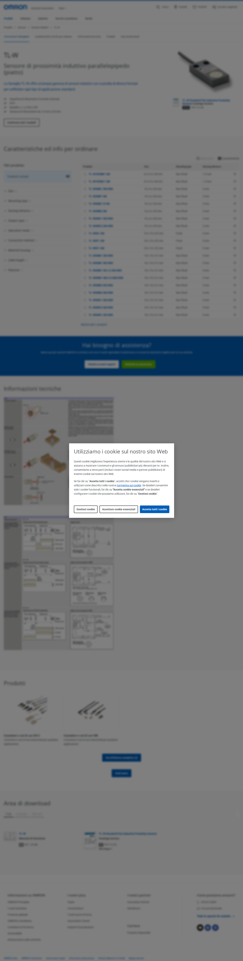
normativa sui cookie (129, 485)
